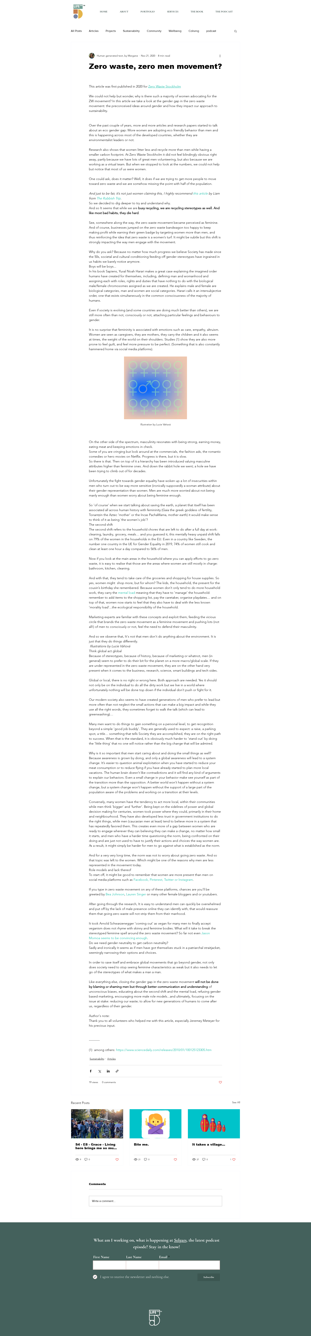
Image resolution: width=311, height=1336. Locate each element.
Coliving (194, 30)
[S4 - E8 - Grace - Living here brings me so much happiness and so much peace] (97, 1123)
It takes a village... (208, 1144)
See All (236, 1102)
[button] (235, 31)
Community (154, 30)
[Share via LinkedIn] (108, 1071)
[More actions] (220, 56)
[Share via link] (117, 1071)
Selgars (180, 1240)
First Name (101, 1257)
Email (163, 1257)
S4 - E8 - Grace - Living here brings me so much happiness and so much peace (96, 1146)
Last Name (133, 1257)
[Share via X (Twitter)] (99, 1071)
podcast (211, 30)
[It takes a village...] (214, 1123)
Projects (111, 30)
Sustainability (131, 30)
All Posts (76, 30)
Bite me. (141, 1144)
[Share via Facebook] (90, 1071)
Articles (93, 30)
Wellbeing (175, 30)
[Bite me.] (156, 1123)
